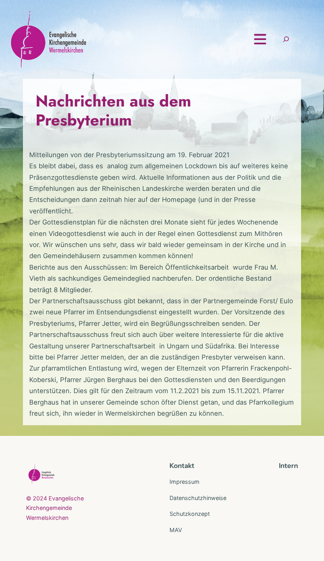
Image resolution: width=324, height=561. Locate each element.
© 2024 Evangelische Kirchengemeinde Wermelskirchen (55, 508)
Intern (288, 466)
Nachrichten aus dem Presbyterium (113, 110)
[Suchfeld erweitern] (286, 39)
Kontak (181, 466)
